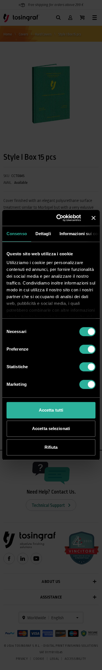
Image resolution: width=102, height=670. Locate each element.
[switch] (87, 349)
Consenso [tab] (17, 233)
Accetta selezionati (51, 428)
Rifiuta (51, 447)
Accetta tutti (51, 410)
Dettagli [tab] (43, 233)
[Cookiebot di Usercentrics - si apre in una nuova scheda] (60, 218)
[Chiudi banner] (93, 218)
